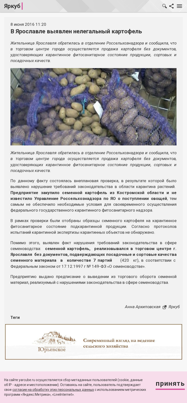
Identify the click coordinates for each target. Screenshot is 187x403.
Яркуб (12, 6)
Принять (170, 383)
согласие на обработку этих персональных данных (53, 390)
